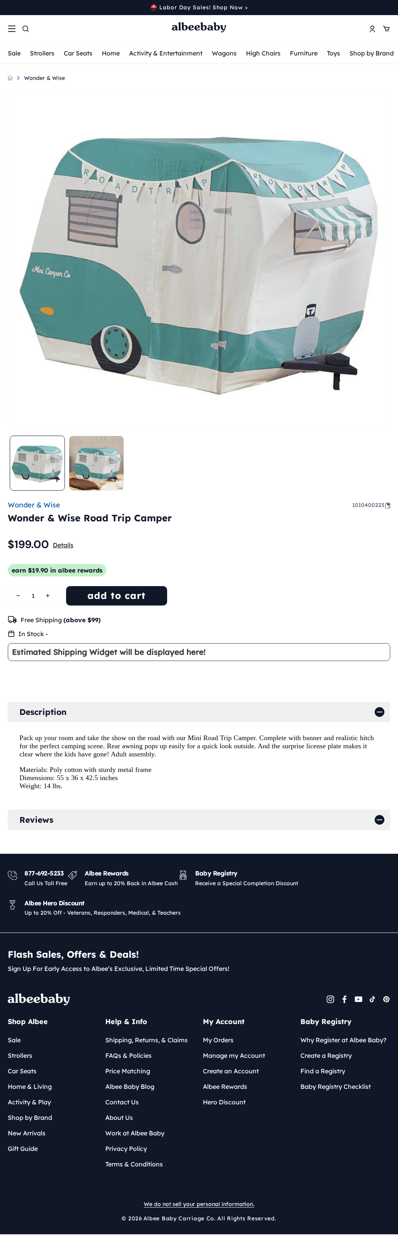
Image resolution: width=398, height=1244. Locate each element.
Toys (333, 53)
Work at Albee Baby (134, 1133)
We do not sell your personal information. (199, 1204)
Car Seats (78, 53)
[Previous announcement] (10, 7)
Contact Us (122, 1102)
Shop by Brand (371, 53)
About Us (119, 1117)
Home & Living (30, 1086)
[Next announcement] (387, 7)
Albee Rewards (225, 1086)
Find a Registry (322, 1071)
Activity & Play (29, 1102)
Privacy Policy (126, 1148)
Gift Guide (23, 1148)
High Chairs (263, 53)
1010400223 (368, 505)
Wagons (224, 53)
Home (111, 53)
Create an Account (231, 1071)
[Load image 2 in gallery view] (96, 463)
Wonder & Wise (44, 77)
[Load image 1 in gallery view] (37, 463)
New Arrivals (26, 1133)
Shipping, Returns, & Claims (146, 1040)
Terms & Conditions (134, 1164)
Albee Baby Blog (129, 1086)
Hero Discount (224, 1102)
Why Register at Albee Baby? (343, 1040)
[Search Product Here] (26, 29)
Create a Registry (326, 1055)
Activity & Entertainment (165, 53)
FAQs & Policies (128, 1055)
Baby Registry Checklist (335, 1086)
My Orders (218, 1040)
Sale (14, 53)
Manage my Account (234, 1055)
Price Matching (127, 1071)
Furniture (304, 53)
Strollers (42, 53)
